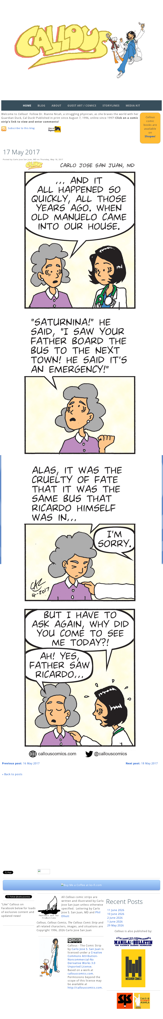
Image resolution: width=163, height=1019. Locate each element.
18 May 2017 (142, 763)
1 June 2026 (115, 921)
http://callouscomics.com (85, 987)
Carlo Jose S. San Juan (86, 949)
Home (27, 105)
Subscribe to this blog (21, 128)
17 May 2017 (21, 152)
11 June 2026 (115, 910)
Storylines (111, 105)
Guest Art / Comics (81, 105)
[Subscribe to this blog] (3, 128)
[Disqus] (80, 824)
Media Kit (133, 105)
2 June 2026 (115, 917)
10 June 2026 (115, 914)
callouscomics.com (80, 973)
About (56, 105)
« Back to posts (12, 774)
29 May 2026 (115, 925)
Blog (41, 105)
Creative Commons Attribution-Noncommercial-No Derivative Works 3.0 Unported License (85, 959)
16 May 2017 (21, 763)
